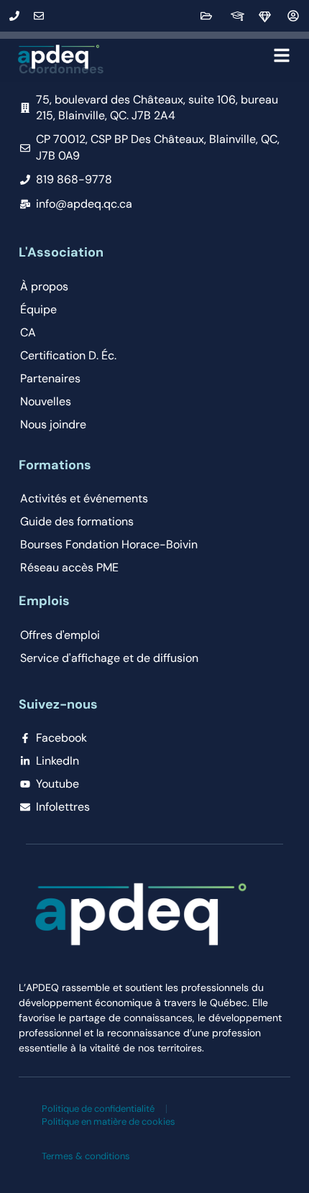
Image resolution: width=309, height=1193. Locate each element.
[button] (198, 57)
